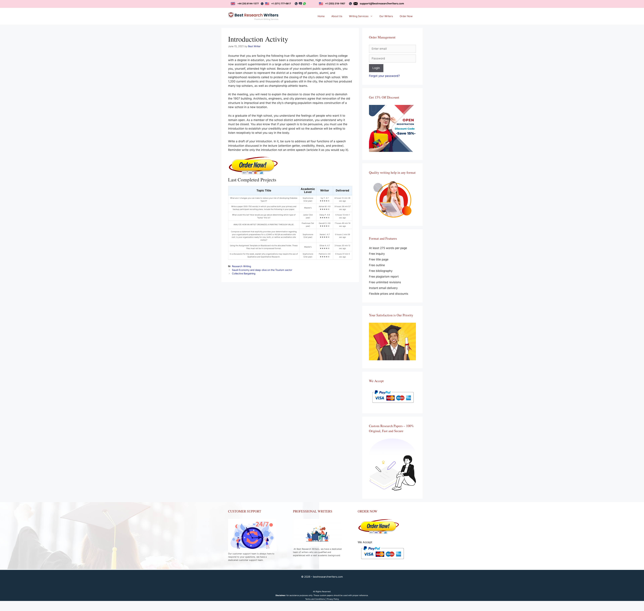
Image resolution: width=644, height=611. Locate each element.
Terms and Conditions (315, 599)
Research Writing (241, 266)
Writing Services (358, 16)
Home (321, 16)
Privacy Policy (333, 599)
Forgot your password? (384, 76)
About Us (336, 16)
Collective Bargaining (243, 273)
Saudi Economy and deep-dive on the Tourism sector (262, 269)
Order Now (406, 16)
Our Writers (386, 16)
